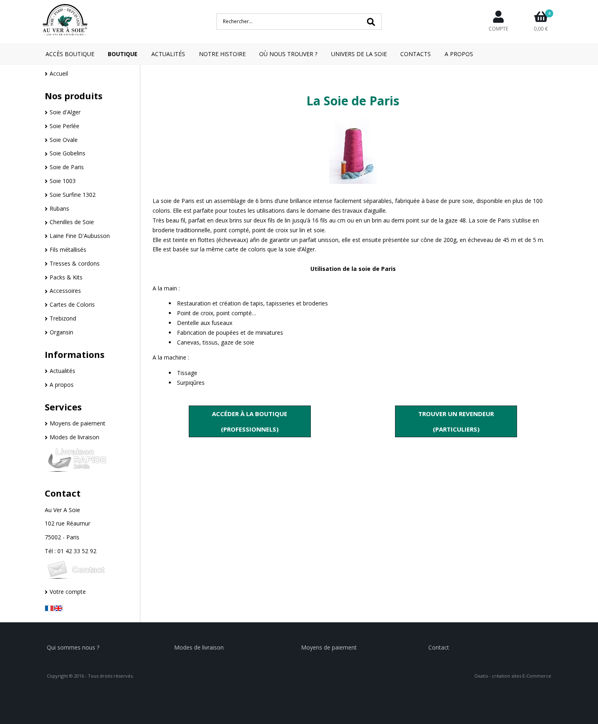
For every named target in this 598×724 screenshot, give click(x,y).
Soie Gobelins (67, 153)
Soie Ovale (64, 140)
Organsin (61, 332)
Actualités (168, 54)
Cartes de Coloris (72, 304)
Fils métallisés (68, 249)
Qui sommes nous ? (73, 647)
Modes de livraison (74, 437)
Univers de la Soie (359, 54)
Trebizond (63, 318)
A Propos (459, 54)
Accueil (59, 73)
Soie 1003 (63, 181)
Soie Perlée (64, 126)
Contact (63, 493)
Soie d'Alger (65, 112)
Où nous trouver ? (288, 54)
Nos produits (74, 95)
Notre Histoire (222, 54)
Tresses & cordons (75, 263)
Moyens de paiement (77, 423)
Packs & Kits (66, 277)
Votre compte (68, 591)
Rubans (59, 208)
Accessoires (65, 290)
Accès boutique (70, 54)
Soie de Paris (67, 167)
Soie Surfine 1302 (73, 194)
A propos (62, 384)
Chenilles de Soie (72, 222)
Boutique (122, 54)
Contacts (415, 54)
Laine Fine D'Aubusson (80, 236)
